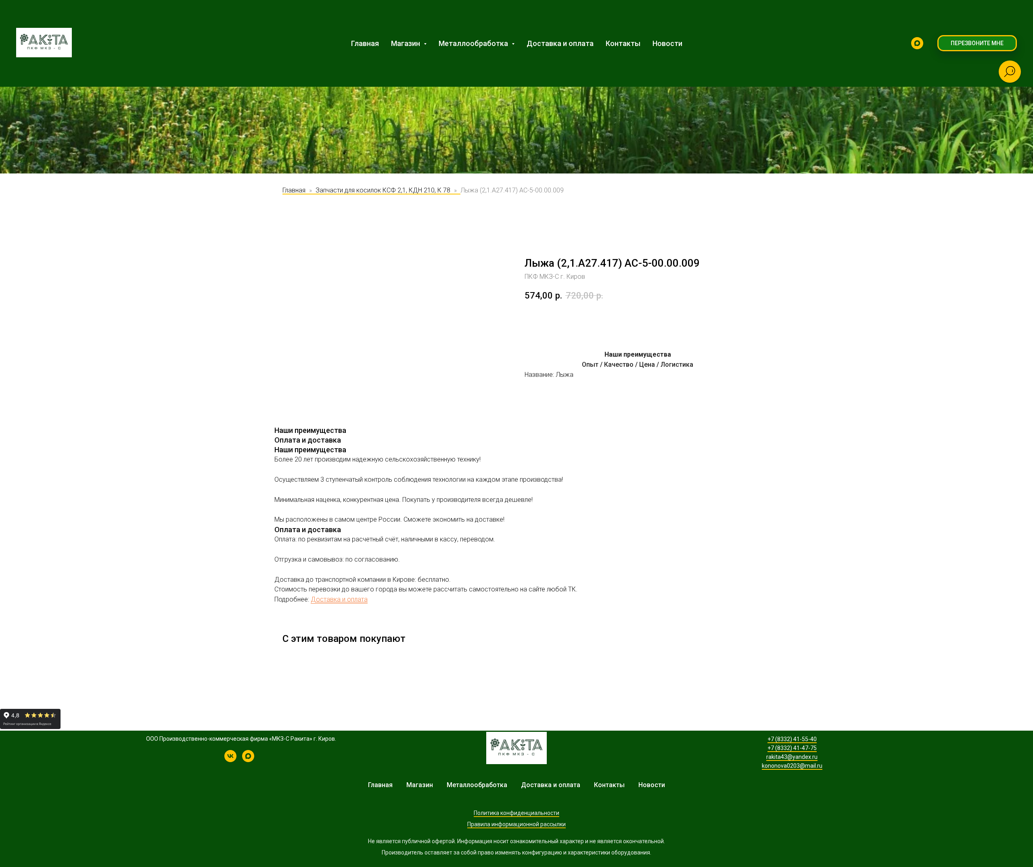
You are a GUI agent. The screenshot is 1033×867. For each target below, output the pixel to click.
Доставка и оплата (560, 43)
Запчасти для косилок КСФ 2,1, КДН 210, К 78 (383, 190)
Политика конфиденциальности (516, 813)
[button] (977, 43)
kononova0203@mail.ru (792, 766)
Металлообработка (477, 785)
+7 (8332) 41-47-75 (792, 748)
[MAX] (917, 43)
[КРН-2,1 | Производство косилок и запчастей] (230, 759)
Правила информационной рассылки (516, 824)
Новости (667, 43)
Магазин (419, 785)
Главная (365, 43)
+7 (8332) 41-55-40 (792, 739)
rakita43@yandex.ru (792, 757)
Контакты (623, 43)
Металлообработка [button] (474, 43)
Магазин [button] (406, 43)
